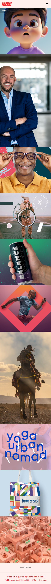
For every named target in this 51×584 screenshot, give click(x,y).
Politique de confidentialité (17, 580)
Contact (43, 580)
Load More (25, 567)
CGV (34, 580)
